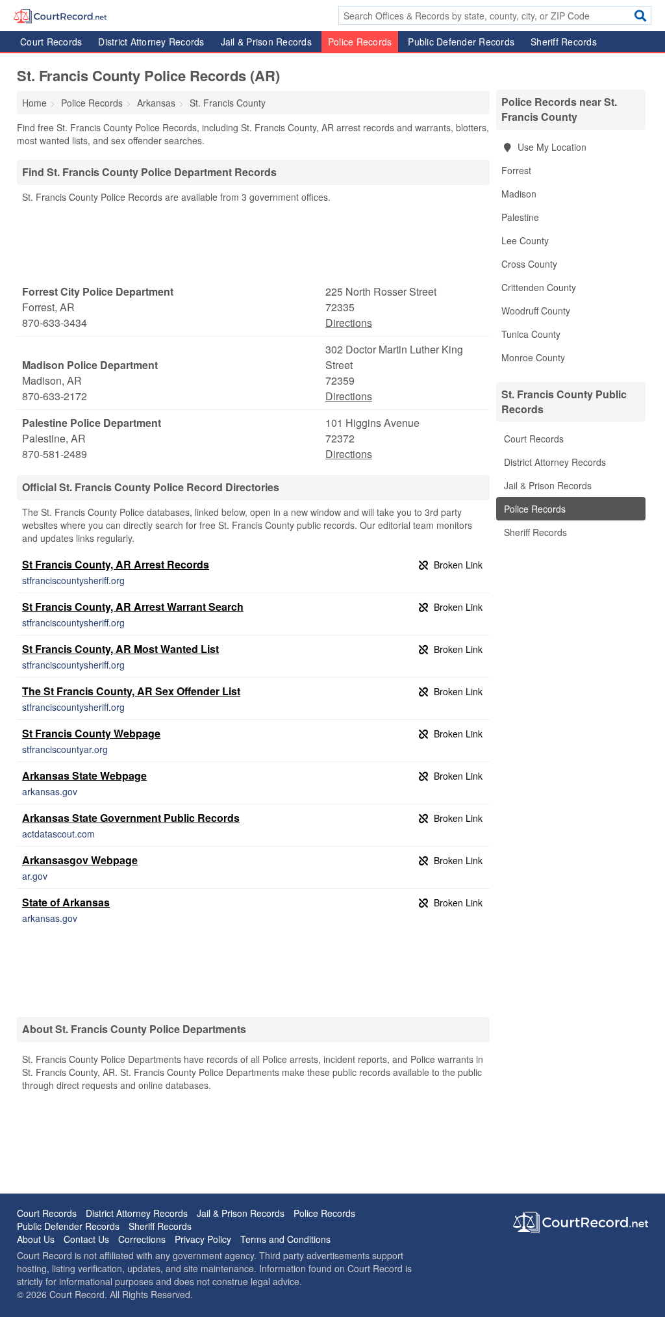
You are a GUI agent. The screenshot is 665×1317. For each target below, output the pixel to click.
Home (34, 102)
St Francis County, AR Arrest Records (115, 564)
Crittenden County (538, 287)
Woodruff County (535, 310)
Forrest (516, 170)
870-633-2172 (54, 396)
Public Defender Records (461, 41)
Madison (518, 193)
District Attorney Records (151, 41)
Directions (348, 322)
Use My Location (550, 146)
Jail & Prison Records (266, 41)
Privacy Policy (203, 1239)
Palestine (520, 217)
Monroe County (533, 357)
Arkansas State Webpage (84, 775)
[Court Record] (60, 14)
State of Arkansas (66, 902)
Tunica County (530, 333)
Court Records (51, 41)
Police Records (360, 41)
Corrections (142, 1239)
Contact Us (86, 1239)
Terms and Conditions (285, 1239)
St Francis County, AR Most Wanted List (120, 648)
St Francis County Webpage (91, 733)
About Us (36, 1239)
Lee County (525, 240)
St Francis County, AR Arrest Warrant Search (133, 606)
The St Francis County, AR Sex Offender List (131, 691)
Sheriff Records (564, 41)
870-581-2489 (54, 453)
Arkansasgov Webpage (80, 859)
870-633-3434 (54, 322)
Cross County (529, 263)
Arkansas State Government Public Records (131, 817)
